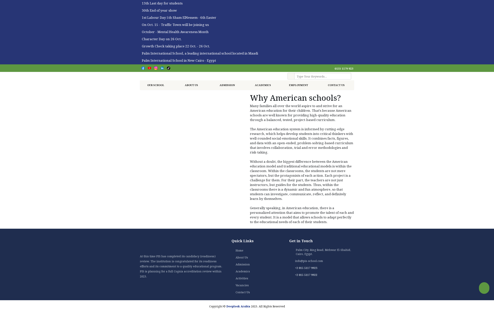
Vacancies (242, 284)
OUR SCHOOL (156, 85)
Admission (227, 85)
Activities (242, 277)
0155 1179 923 (344, 68)
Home (239, 250)
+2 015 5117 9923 (306, 267)
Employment (299, 85)
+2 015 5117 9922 (306, 274)
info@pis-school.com (309, 260)
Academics (243, 271)
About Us (192, 85)
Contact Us (336, 85)
